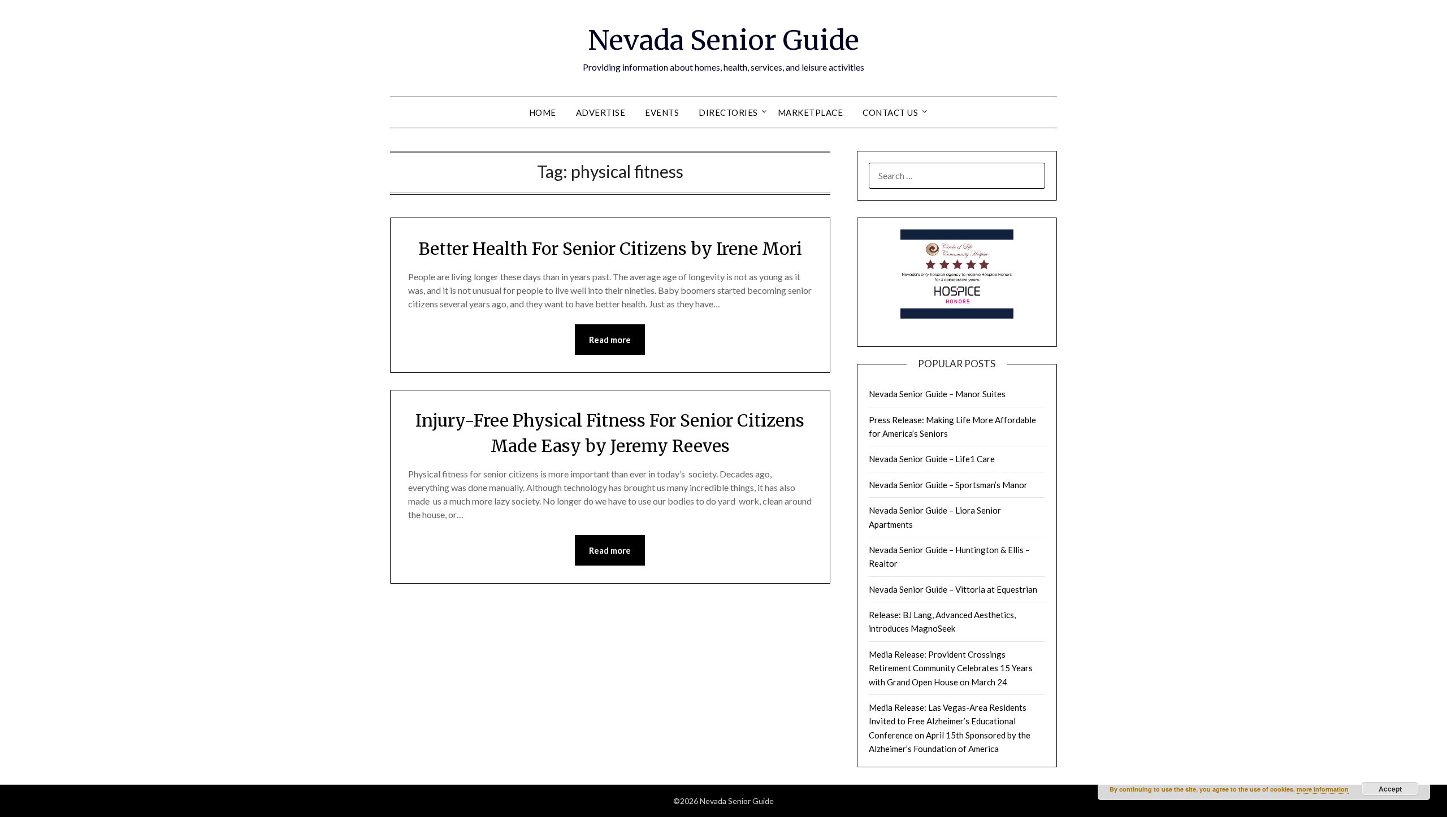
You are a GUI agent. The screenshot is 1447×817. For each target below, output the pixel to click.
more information (1323, 789)
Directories (728, 112)
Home (542, 112)
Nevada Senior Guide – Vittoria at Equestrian (953, 589)
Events (662, 112)
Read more (610, 339)
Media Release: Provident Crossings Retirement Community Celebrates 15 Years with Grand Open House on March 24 (951, 668)
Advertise (601, 112)
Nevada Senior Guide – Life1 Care (932, 459)
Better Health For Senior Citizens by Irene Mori (610, 248)
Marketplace (810, 112)
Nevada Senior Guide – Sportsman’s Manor (948, 485)
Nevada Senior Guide (723, 40)
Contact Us (890, 112)
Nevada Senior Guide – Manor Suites (937, 394)
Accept (1390, 789)
